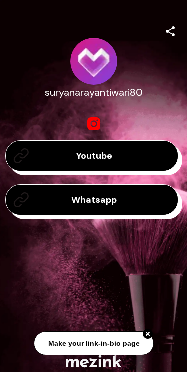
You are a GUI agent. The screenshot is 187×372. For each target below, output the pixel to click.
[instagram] (94, 124)
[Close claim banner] (148, 334)
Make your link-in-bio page (93, 343)
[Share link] (170, 30)
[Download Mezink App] (93, 361)
